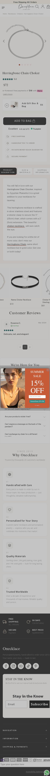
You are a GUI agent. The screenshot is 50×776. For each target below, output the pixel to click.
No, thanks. (37, 405)
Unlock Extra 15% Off (37, 401)
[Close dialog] (48, 370)
